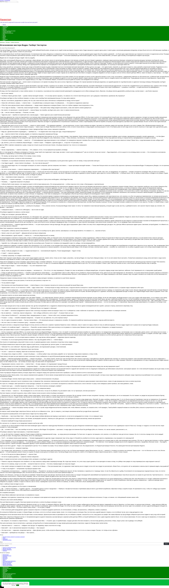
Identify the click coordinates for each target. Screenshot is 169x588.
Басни (4, 35)
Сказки (4, 28)
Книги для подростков (7, 562)
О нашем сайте (6, 579)
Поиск (1, 542)
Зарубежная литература (8, 32)
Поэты (4, 537)
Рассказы (5, 29)
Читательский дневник (7, 565)
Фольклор (5, 558)
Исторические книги (7, 555)
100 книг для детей (7, 548)
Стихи (4, 34)
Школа (4, 37)
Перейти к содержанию (5, 0)
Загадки (4, 36)
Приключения (6, 554)
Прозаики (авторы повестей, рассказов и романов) (14, 536)
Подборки (5, 27)
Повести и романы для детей (9, 30)
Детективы (5, 556)
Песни (4, 40)
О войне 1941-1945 (7, 31)
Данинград (5, 19)
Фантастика (5, 557)
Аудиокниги (5, 39)
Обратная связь (6, 580)
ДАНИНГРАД (5, 26)
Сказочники (5, 538)
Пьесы (4, 38)
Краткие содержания (7, 549)
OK (17, 585)
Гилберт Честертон (15, 42)
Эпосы (4, 559)
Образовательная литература (9, 561)
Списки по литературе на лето (9, 547)
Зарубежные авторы (7, 540)
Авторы (4, 24)
